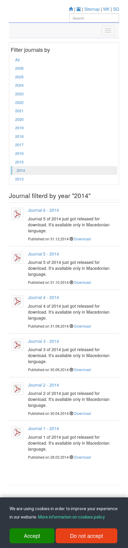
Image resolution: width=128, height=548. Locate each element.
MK (106, 9)
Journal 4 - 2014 (43, 297)
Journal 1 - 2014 (43, 428)
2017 (19, 144)
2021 (19, 110)
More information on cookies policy (71, 517)
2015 (19, 162)
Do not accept (86, 535)
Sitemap (92, 9)
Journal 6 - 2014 (43, 210)
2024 (19, 85)
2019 (19, 127)
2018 (19, 136)
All (17, 60)
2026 (19, 68)
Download (82, 238)
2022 (19, 102)
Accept (32, 535)
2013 (19, 179)
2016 (19, 153)
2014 (21, 170)
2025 (19, 77)
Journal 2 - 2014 (43, 385)
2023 (19, 93)
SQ (116, 9)
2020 (19, 119)
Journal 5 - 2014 (43, 254)
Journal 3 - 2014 (43, 341)
